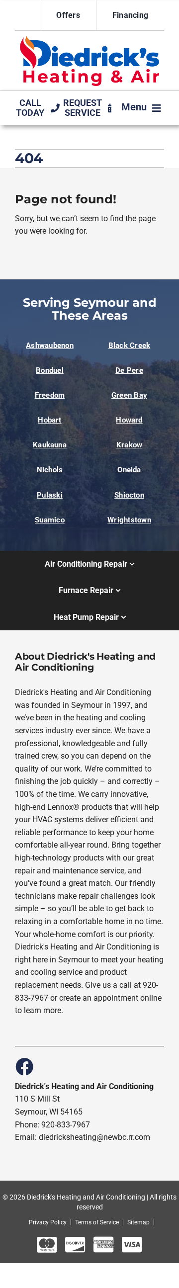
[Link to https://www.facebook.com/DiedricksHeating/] (24, 1066)
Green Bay (129, 395)
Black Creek (129, 345)
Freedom (50, 395)
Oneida (129, 469)
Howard (129, 420)
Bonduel (50, 370)
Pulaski (50, 495)
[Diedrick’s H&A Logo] (89, 39)
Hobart (49, 420)
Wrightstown (129, 519)
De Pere (129, 370)
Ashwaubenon (49, 345)
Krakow (129, 444)
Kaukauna (50, 444)
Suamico (50, 519)
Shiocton (129, 495)
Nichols (50, 469)
